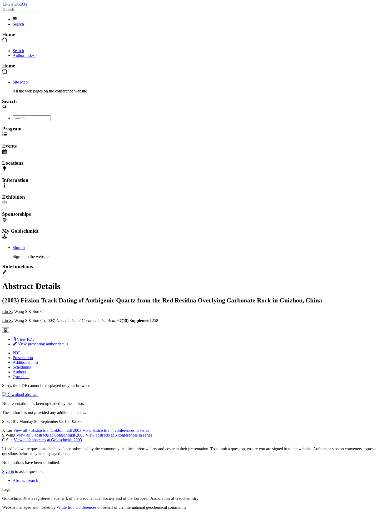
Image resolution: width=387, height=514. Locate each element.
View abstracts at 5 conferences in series (119, 435)
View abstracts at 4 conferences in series (115, 430)
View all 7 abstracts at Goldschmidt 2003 (47, 430)
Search (18, 24)
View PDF (25, 339)
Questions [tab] (21, 376)
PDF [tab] (17, 353)
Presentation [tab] (23, 357)
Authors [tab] (19, 372)
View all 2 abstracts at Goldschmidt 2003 (48, 440)
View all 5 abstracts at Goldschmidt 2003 (50, 435)
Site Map (20, 82)
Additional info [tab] (25, 362)
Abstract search (25, 480)
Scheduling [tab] (22, 367)
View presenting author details (42, 344)
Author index (24, 55)
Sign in (8, 471)
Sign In (19, 247)
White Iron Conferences (76, 507)
